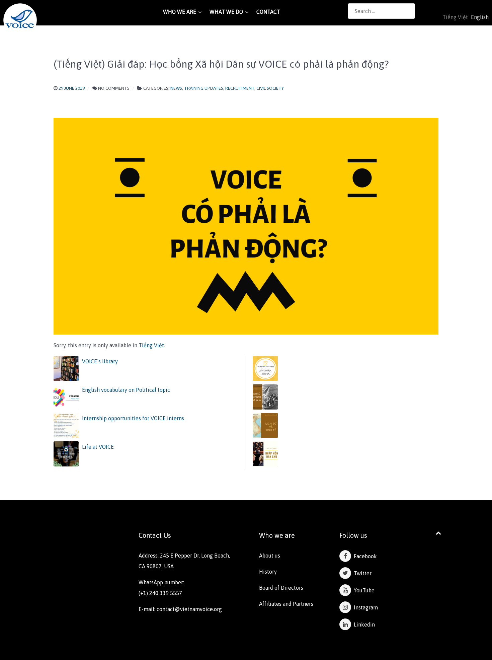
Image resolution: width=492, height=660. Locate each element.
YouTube (363, 590)
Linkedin (363, 624)
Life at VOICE (98, 447)
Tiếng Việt (151, 345)
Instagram (364, 607)
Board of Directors (281, 588)
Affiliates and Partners (286, 604)
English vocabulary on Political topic (126, 390)
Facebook (364, 556)
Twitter (361, 573)
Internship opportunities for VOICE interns (133, 418)
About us (269, 556)
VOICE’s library (100, 361)
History (268, 572)
